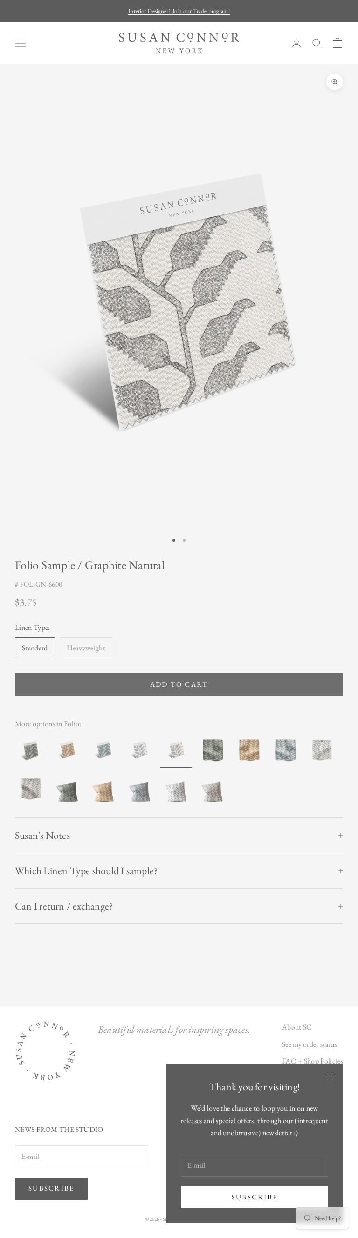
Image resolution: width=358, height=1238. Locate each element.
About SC (297, 1027)
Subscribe (254, 1196)
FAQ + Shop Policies (312, 1061)
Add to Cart (179, 684)
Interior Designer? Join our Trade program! (178, 11)
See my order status (309, 1044)
